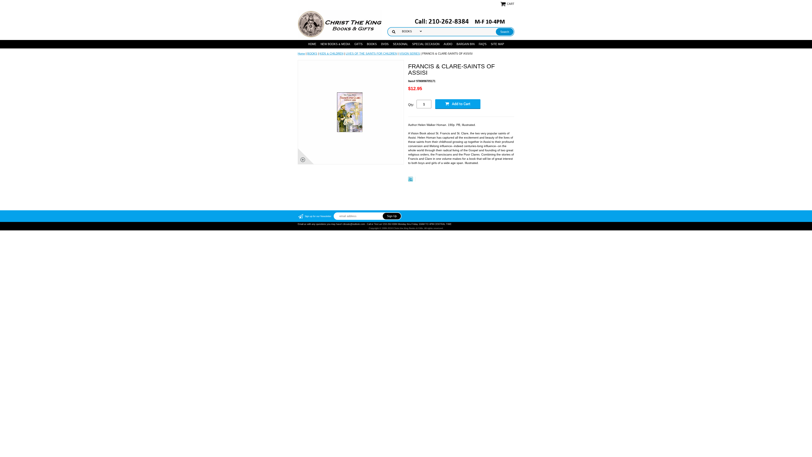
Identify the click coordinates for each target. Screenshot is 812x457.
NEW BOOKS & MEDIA (335, 44)
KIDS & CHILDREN (331, 53)
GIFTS (358, 44)
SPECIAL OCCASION (425, 44)
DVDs (385, 44)
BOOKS (372, 44)
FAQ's (483, 44)
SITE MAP (497, 44)
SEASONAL (400, 44)
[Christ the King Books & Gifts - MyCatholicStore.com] (340, 24)
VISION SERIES (409, 53)
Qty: (411, 104)
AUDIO (448, 44)
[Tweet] (410, 180)
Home (312, 44)
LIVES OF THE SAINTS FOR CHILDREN (371, 53)
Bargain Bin (466, 44)
